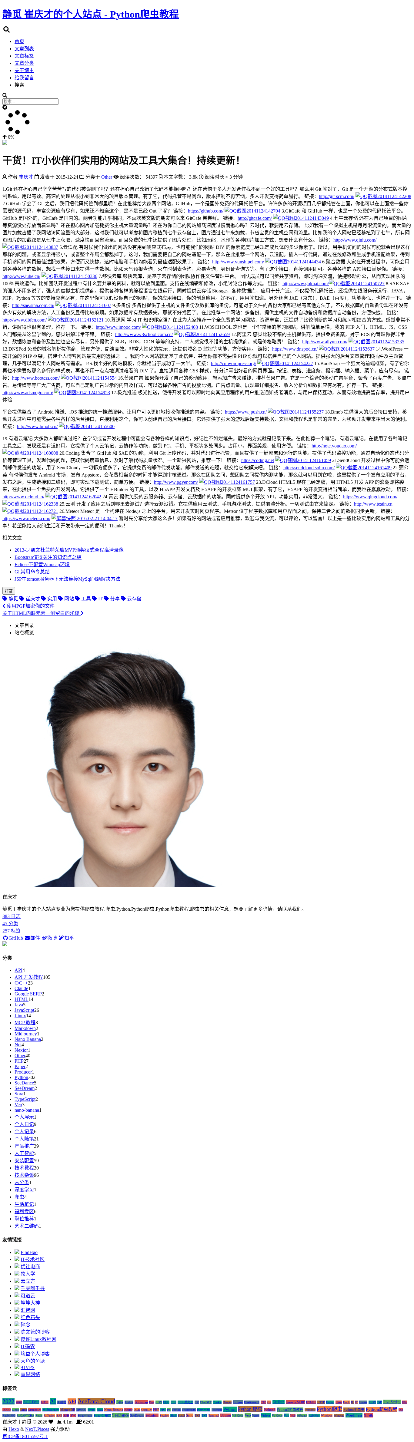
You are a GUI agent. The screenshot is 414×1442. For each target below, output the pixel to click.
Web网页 (314, 1415)
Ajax (119, 1402)
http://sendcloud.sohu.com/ (309, 467)
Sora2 (181, 1415)
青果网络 (30, 1374)
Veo (18, 1104)
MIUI (23, 1409)
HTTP (321, 1402)
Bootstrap (141, 1402)
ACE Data (31, 1402)
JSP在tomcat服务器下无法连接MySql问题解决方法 (67, 579)
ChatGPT (206, 1402)
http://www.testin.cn (373, 504)
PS (169, 1409)
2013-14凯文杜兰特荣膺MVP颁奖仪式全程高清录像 (69, 550)
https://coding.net (257, 460)
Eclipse (238, 1402)
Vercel (255, 1415)
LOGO (6, 1409)
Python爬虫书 (354, 1409)
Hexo (339, 1402)
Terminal (214, 1415)
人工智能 (24, 1153)
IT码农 (28, 1346)
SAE (59, 1415)
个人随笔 (24, 1138)
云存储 (134, 598)
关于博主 (24, 70)
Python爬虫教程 (381, 1409)
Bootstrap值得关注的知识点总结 (48, 557)
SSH (66, 1415)
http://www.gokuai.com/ (305, 283)
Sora (19, 1093)
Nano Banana (28, 1039)
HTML (21, 999)
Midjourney (26, 1033)
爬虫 (19, 1196)
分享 (114, 598)
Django (227, 1402)
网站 (68, 598)
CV (197, 1402)
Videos (266, 1415)
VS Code (237, 1415)
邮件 (35, 938)
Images (363, 1402)
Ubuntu (225, 1415)
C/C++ (21, 982)
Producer (23, 1071)
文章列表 (24, 48)
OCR (137, 1409)
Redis (38, 1415)
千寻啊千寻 (33, 1288)
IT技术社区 (33, 1259)
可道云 (28, 1295)
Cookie (217, 1402)
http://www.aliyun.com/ (324, 341)
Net (18, 1044)
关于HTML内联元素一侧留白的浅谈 (41, 613)
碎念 (25, 1324)
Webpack (302, 1415)
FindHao (29, 1252)
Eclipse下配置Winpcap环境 (42, 564)
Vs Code (277, 1415)
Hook (346, 1402)
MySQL (81, 1409)
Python (21, 1077)
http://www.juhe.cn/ (21, 276)
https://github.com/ (205, 210)
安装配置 (24, 1160)
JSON (372, 1402)
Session (164, 1415)
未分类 (22, 1182)
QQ (401, 1409)
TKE (197, 1415)
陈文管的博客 (35, 1332)
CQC (166, 1402)
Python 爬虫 (250, 1409)
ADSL (44, 1402)
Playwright (203, 1409)
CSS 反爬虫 (185, 1402)
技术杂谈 (24, 1175)
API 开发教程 (29, 977)
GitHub (15, 938)
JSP (379, 1402)
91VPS (28, 1367)
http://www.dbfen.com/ (24, 319)
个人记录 (24, 1131)
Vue (286, 1415)
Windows (326, 1415)
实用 (51, 598)
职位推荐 (24, 1218)
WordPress (354, 1415)
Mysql (91, 1409)
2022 (8, 1401)
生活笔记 (24, 1204)
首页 (19, 41)
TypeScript (25, 1099)
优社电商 (30, 1266)
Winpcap (339, 1415)
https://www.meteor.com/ (26, 518)
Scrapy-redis (85, 1415)
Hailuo (330, 1402)
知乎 (69, 938)
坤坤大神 (30, 1302)
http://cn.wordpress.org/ (233, 363)
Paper (20, 1066)
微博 (52, 938)
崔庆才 (26, 177)
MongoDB (67, 1409)
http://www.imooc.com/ (118, 327)
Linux (20, 1015)
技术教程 (24, 1167)
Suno (189, 1415)
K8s (404, 1402)
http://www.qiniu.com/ (354, 240)
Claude (21, 988)
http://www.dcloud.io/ (23, 496)
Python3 (269, 1409)
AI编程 (61, 1402)
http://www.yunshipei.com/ (238, 261)
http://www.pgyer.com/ (176, 482)
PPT (163, 1409)
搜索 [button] (19, 84)
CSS (173, 1402)
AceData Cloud (96, 1401)
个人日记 (24, 1124)
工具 (85, 598)
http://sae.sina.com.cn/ (33, 305)
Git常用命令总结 (32, 571)
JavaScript (24, 1010)
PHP (19, 1061)
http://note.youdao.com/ (334, 445)
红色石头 (30, 1317)
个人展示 (24, 1117)
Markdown (25, 1028)
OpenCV (146, 1409)
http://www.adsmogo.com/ (27, 392)
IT (100, 598)
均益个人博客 (35, 1353)
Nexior (21, 1050)
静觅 (12, 598)
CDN (158, 1402)
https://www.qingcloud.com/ (370, 496)
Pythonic (310, 1409)
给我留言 (24, 77)
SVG (73, 1415)
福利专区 (24, 1211)
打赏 (9, 591)
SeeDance (24, 1082)
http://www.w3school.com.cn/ (144, 334)
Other (20, 1055)
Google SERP (28, 993)
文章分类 (24, 63)
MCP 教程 (25, 1022)
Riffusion (49, 1415)
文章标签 (24, 55)
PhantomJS (189, 1409)
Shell (173, 1415)
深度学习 (24, 1189)
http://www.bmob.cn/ (37, 426)
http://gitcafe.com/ (255, 218)
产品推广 (24, 1146)
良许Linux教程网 (38, 1339)
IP (352, 1402)
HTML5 (311, 1402)
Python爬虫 (329, 1409)
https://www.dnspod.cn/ (295, 348)
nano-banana (27, 1110)
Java (19, 1004)
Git (269, 1402)
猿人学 (28, 1273)
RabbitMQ (8, 1415)
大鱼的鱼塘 (33, 1361)
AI (53, 1401)
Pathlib (176, 1409)
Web (292, 1415)
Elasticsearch (251, 1402)
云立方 (28, 1281)
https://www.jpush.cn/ (246, 411)
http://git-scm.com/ (336, 196)
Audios (129, 1402)
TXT (204, 1415)
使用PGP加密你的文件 (30, 606)
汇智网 (28, 1310)
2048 (19, 1402)
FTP (263, 1402)
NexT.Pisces (37, 1429)
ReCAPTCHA (25, 1415)
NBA (100, 1409)
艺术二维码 (27, 1226)
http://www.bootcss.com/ (36, 378)
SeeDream (25, 1088)
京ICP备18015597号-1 (25, 1436)
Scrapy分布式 (102, 1415)
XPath (368, 1415)
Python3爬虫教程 (290, 1409)
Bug (151, 1402)
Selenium (152, 1415)
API (18, 970)
